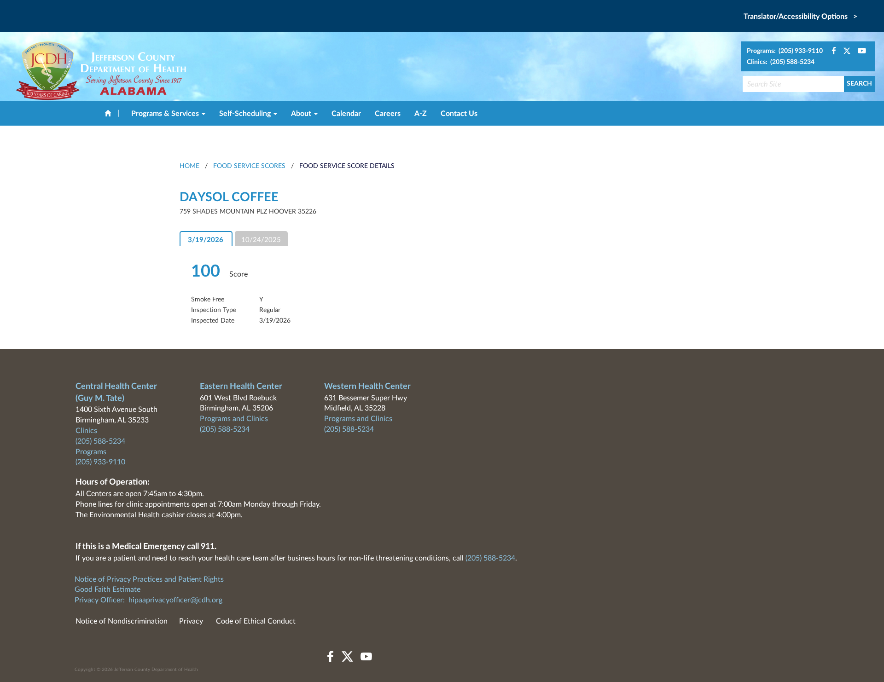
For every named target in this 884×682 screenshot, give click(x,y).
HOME (189, 166)
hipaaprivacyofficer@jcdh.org (175, 600)
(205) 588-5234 (100, 441)
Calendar (346, 113)
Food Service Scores (249, 166)
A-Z (420, 113)
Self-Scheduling (246, 113)
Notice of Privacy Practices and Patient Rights (149, 579)
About (302, 113)
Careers (388, 113)
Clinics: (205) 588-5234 (780, 62)
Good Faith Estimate (107, 589)
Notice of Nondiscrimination (122, 621)
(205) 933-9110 (100, 462)
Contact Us (459, 113)
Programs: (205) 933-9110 (785, 51)
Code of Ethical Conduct (256, 621)
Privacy (191, 621)
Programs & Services (166, 113)
